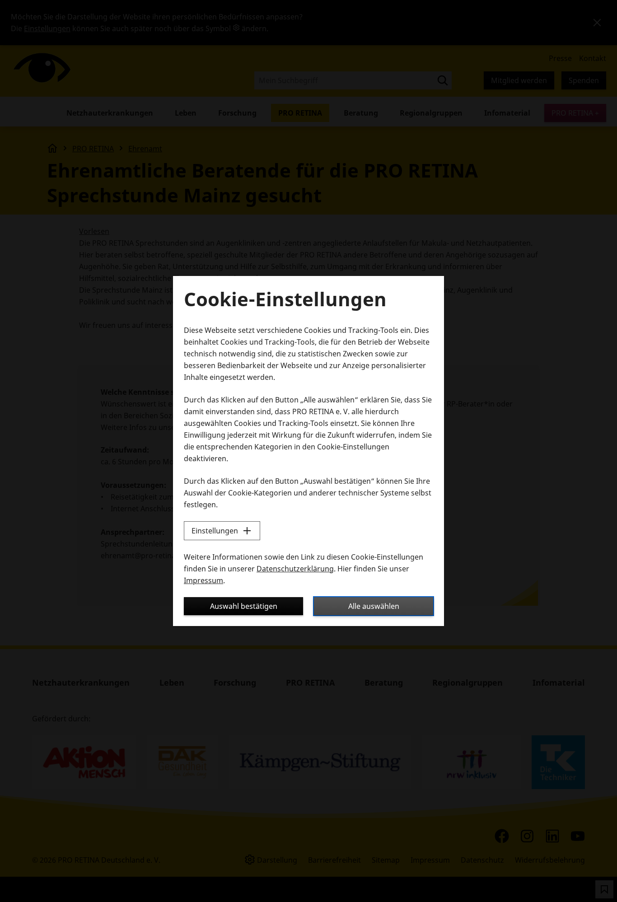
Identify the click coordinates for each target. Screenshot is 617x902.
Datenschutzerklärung (295, 569)
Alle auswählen (373, 606)
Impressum (203, 580)
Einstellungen (215, 531)
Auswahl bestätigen (243, 606)
